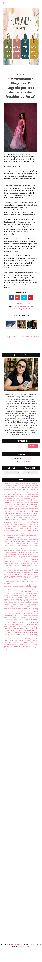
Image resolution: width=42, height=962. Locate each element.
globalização (24, 556)
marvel (33, 578)
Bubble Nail (12, 504)
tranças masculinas (18, 636)
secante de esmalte (13, 621)
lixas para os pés (9, 574)
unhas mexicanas (25, 640)
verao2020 (15, 644)
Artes (36, 493)
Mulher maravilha (13, 590)
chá (30, 508)
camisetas (35, 506)
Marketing (28, 578)
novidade (33, 595)
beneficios (10, 500)
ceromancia (25, 508)
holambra (16, 559)
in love (28, 563)
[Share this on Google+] (17, 297)
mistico (36, 581)
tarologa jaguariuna (12, 628)
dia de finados (25, 533)
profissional (7, 610)
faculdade (6, 552)
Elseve (31, 537)
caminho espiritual (26, 506)
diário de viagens (33, 533)
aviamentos (11, 496)
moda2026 (7, 588)
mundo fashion (25, 307)
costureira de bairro (11, 521)
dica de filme (7, 535)
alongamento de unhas (30, 487)
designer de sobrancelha (11, 532)
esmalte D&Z (34, 541)
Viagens (7, 646)
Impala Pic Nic (15, 563)
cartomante (12, 508)
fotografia (24, 554)
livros (36, 572)
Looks (25, 574)
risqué (15, 615)
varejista (27, 642)
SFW (32, 307)
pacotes (12, 601)
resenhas (30, 613)
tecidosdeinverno (32, 630)
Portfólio (12, 606)
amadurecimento (9, 489)
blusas (29, 500)
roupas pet (16, 617)
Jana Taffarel (31, 565)
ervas (31, 539)
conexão (35, 515)
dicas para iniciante (24, 535)
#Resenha (7, 483)
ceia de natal (18, 508)
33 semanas (27, 483)
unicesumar (8, 642)
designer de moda (32, 530)
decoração (17, 526)
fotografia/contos (32, 554)
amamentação (18, 489)
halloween (35, 558)
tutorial (6, 638)
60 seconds (21, 485)
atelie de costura (22, 494)
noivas (21, 595)
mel (32, 579)
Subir (36, 958)
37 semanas (14, 485)
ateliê (14, 494)
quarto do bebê (33, 610)
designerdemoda (24, 532)
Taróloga (34, 626)
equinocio (26, 539)
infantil (32, 563)
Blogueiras (16, 500)
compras (11, 515)
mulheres (21, 590)
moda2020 (15, 586)
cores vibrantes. (22, 519)
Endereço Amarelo (9, 539)
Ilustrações (20, 561)
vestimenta (26, 309)
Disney (36, 535)
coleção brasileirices (10, 511)
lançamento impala (9, 569)
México (36, 579)
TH (17, 634)
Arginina (17, 492)
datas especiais (33, 524)
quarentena (25, 610)
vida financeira (28, 646)
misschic (31, 581)
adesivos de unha (30, 485)
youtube (19, 648)
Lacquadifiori (27, 567)
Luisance (30, 574)
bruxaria (27, 502)
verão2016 (8, 644)
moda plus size (30, 584)
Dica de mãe (14, 535)
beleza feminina (31, 498)
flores (9, 554)
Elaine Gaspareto (26, 946)
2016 (19, 483)
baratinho (28, 496)
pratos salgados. (26, 606)
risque (10, 615)
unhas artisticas (33, 638)
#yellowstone (14, 483)
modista (35, 588)
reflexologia (18, 613)
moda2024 (35, 586)
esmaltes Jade (28, 545)
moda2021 (22, 586)
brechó (23, 502)
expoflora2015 (26, 550)
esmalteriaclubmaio (20, 543)
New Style (35, 593)
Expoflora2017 (34, 550)
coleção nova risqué (10, 513)
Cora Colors (28, 517)
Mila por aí (25, 581)
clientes (27, 510)
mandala (13, 576)
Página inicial (11, 336)
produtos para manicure (30, 608)
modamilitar (20, 588)
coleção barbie (34, 509)
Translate (27, 461)
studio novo (34, 624)
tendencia (7, 632)
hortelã (29, 559)
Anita (19, 491)
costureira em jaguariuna (28, 521)
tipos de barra (16, 309)
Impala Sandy (22, 563)
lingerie (28, 572)
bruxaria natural (34, 502)
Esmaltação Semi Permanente (19, 541)
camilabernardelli (14, 506)
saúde (31, 619)
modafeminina (13, 588)
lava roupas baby (28, 569)
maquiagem (19, 576)
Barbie (33, 496)
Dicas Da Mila (15, 944)
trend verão (32, 636)
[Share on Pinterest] (30, 297)
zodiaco (10, 650)
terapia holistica (21, 632)
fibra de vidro (28, 552)
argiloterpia (12, 492)
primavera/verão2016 (10, 608)
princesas (19, 608)
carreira (6, 508)
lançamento (34, 567)
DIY (16, 537)
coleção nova (33, 512)
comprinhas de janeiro (20, 515)
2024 (22, 483)
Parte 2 (26, 601)
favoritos (15, 552)
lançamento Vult (19, 569)
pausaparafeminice (14, 602)
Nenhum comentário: (20, 304)
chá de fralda (34, 508)
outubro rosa (28, 599)
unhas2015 (35, 640)
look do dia (19, 574)
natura (24, 593)
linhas (32, 572)
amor (25, 489)
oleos (14, 597)
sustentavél (14, 626)
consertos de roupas (11, 517)
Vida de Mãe (18, 646)
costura (35, 519)
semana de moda (28, 621)
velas (32, 642)
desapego (21, 528)
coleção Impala (23, 512)
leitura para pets (29, 570)
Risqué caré (20, 615)
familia (11, 552)
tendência (13, 632)
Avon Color (21, 496)
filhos (34, 552)
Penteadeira (35, 602)
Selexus (21, 621)
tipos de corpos (31, 634)
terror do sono (8, 634)
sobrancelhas (8, 624)
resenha (24, 613)
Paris (22, 601)
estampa (23, 548)
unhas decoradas (11, 640)
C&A (17, 504)
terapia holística (32, 632)
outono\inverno (34, 597)
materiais (12, 579)
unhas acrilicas (25, 638)
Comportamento (28, 513)
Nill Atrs (16, 595)
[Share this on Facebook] (11, 297)
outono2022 (20, 599)
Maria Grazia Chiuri (19, 578)
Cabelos (22, 504)
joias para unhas (13, 567)
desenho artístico (31, 528)
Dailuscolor (24, 524)
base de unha (13, 498)
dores (20, 537)
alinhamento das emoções (13, 487)
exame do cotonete (15, 550)
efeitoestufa (25, 537)
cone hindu (30, 515)
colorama (20, 513)
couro (20, 522)
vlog (34, 646)
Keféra (21, 567)
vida (11, 646)
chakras (12, 509)
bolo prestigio (13, 502)
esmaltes (29, 543)
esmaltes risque (12, 547)
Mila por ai (18, 581)
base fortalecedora (22, 498)
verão (36, 642)
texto (14, 634)
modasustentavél (28, 588)
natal (30, 591)
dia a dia (33, 532)
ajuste (36, 485)
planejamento (31, 604)
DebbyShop (8, 526)
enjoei (21, 539)
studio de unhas (25, 624)
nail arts (24, 591)
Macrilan (35, 574)
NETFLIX (29, 593)
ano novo (24, 491)
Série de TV (8, 622)
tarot (22, 628)
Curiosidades (34, 523)
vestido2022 (22, 644)
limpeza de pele (21, 572)
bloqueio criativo (23, 500)
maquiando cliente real (29, 576)
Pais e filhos (18, 601)
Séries (16, 623)
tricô (37, 636)
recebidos (21, 611)
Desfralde (7, 530)
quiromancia (7, 611)
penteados (7, 604)
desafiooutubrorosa (11, 528)
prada (17, 606)
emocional (35, 537)
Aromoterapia (31, 492)
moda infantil (22, 584)
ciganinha (17, 509)
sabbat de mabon (13, 619)
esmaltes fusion (19, 545)
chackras (7, 509)
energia (17, 539)
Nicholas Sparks (9, 595)
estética (28, 548)
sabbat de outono (24, 619)
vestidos (29, 644)
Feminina (21, 552)
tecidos (25, 630)
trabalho (10, 636)
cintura (22, 509)
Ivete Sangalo (23, 565)
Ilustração (13, 561)
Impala (25, 561)
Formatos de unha (16, 554)
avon (16, 496)
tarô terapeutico (24, 626)
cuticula (17, 524)
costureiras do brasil (11, 523)
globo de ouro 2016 (33, 556)
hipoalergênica (8, 559)
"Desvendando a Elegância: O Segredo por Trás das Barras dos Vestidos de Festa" (20, 88)
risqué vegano (28, 615)
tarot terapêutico (17, 630)
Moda (17, 307)
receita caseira (27, 611)
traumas (25, 636)
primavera (35, 606)
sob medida (34, 623)
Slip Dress (26, 622)
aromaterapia (23, 492)
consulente (21, 517)
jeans (6, 567)
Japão (36, 565)
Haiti (30, 558)
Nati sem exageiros (17, 593)
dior (32, 535)
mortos (6, 590)
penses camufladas (26, 602)
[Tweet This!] (24, 297)
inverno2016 (15, 565)
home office (23, 559)
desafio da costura (30, 526)
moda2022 (28, 586)
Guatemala (20, 558)
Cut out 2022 (9, 524)
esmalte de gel (9, 543)
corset (30, 519)
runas (31, 617)
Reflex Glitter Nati (9, 613)
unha (11, 638)
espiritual (35, 547)
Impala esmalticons (32, 561)
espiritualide (7, 548)
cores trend (13, 519)
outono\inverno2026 (10, 599)
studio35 (7, 626)
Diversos (11, 538)
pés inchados (14, 604)
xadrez (14, 648)
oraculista (20, 597)
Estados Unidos (15, 548)
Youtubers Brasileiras (28, 648)
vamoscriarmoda (18, 642)
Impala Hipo (7, 563)
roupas (11, 617)
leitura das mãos (18, 570)
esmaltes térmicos (22, 547)
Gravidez (12, 558)
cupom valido (26, 522)
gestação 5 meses (16, 556)
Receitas (35, 611)
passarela (31, 601)
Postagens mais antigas (30, 336)
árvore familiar (8, 494)
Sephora (35, 621)
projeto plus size (16, 610)
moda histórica (15, 584)
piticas (26, 604)
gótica (6, 558)
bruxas (6, 504)
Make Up (7, 576)
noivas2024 (26, 595)
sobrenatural (15, 624)
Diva (5, 537)
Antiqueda (31, 491)
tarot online (30, 628)
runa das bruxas (24, 617)
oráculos (27, 597)
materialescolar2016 (23, 579)
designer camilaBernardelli (18, 530)
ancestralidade (13, 491)
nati (34, 591)
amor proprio (31, 489)
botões (19, 502)
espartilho (30, 547)
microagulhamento (9, 581)
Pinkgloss (21, 604)
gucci (26, 558)
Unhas (17, 638)
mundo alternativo (29, 590)
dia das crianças (16, 533)
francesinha (7, 556)
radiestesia (14, 611)
